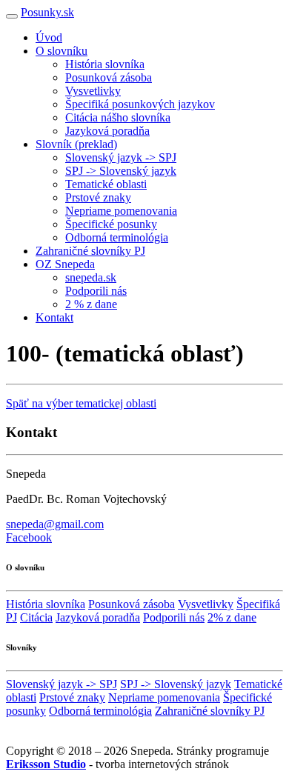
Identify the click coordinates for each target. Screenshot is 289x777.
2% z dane (231, 617)
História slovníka (104, 64)
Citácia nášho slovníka (117, 117)
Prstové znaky (98, 197)
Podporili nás (96, 290)
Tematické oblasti (106, 184)
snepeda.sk (90, 277)
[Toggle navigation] (12, 16)
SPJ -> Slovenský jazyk (120, 170)
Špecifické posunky (111, 224)
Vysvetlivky (93, 90)
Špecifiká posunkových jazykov (140, 104)
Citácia (36, 617)
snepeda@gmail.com (55, 524)
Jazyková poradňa (107, 130)
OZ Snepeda (65, 264)
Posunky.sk (47, 12)
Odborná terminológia (116, 237)
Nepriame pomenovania (121, 210)
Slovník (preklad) (76, 144)
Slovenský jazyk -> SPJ (120, 157)
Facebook (29, 537)
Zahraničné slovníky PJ (90, 250)
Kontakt (54, 317)
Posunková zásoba (108, 77)
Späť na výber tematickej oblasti (81, 403)
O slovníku (61, 50)
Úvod (49, 37)
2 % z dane (91, 304)
